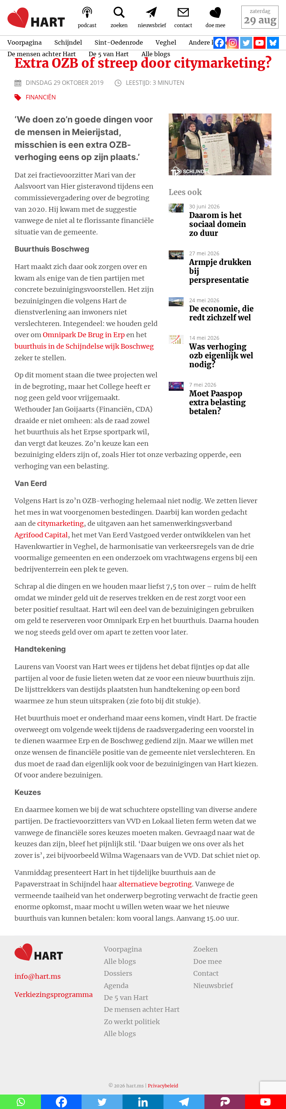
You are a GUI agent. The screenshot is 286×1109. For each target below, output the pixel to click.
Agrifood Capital (41, 535)
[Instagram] (233, 43)
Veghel (166, 42)
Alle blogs (156, 54)
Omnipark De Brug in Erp (84, 334)
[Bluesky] (273, 43)
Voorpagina (24, 42)
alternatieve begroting (155, 884)
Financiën (41, 97)
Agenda (116, 985)
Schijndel (68, 42)
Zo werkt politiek (132, 1021)
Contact (206, 973)
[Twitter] (246, 43)
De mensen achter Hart (41, 54)
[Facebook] (219, 43)
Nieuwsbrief (213, 985)
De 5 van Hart (109, 54)
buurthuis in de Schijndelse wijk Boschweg (84, 346)
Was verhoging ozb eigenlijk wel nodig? (221, 355)
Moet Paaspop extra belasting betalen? (217, 402)
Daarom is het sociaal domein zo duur (217, 224)
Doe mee (207, 961)
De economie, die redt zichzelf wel (221, 313)
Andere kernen (211, 42)
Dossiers (118, 973)
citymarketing (60, 523)
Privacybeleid (163, 1086)
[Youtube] (260, 43)
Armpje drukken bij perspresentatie (220, 271)
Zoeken (205, 949)
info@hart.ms (38, 976)
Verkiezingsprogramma (54, 994)
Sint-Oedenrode (119, 42)
